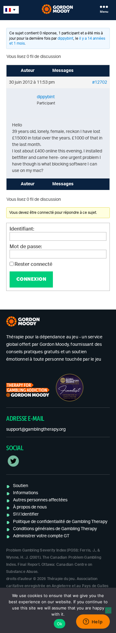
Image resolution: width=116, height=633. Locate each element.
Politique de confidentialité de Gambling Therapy (60, 522)
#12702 (99, 82)
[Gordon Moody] (58, 9)
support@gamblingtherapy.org (36, 429)
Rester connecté (33, 264)
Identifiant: (22, 228)
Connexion (31, 279)
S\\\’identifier (26, 514)
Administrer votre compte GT (41, 536)
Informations (25, 493)
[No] (108, 610)
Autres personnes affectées (40, 500)
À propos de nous (30, 507)
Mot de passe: (26, 246)
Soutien (20, 486)
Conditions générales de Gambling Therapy (55, 529)
